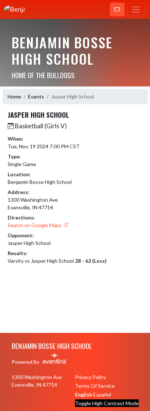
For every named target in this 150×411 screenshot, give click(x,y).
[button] (117, 9)
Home (14, 96)
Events (36, 96)
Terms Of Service (95, 386)
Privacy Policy (90, 377)
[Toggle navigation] (136, 9)
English (83, 394)
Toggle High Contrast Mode (107, 403)
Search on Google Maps (35, 225)
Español (102, 394)
